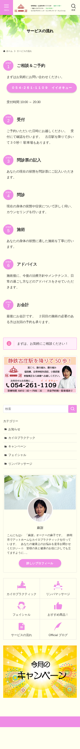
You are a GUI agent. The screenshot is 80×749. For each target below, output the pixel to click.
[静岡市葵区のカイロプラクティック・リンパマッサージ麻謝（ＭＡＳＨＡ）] (40, 7)
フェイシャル (17, 455)
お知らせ (14, 429)
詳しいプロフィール (39, 563)
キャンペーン (17, 446)
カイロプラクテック (21, 437)
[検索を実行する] (72, 409)
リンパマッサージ (20, 463)
